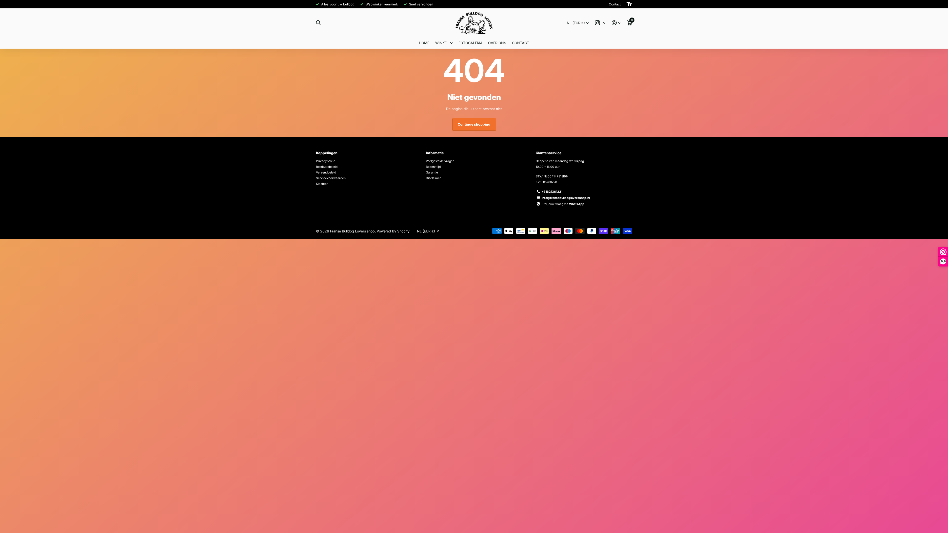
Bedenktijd (433, 167)
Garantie (432, 172)
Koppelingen (326, 153)
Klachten (322, 184)
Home (424, 43)
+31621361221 (552, 191)
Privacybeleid (325, 161)
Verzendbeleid (326, 172)
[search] (318, 22)
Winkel (442, 43)
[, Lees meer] (600, 22)
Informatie (435, 153)
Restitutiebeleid (326, 167)
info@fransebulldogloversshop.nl (566, 198)
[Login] (616, 22)
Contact (520, 43)
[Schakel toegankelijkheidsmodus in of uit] (629, 4)
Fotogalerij (470, 43)
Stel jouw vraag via (563, 204)
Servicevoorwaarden (331, 178)
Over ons (497, 43)
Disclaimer (433, 178)
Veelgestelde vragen (440, 161)
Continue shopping (474, 124)
